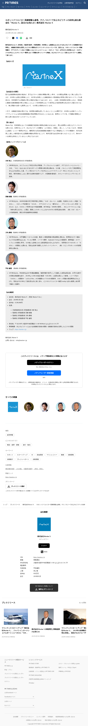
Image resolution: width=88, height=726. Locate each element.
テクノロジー (10, 7)
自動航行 (10, 459)
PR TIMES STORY (34, 663)
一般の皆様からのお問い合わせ (53, 720)
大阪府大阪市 (28, 469)
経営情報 (10, 435)
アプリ (28, 7)
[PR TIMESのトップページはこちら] (11, 3)
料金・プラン (8, 670)
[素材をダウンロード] (27, 38)
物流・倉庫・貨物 (13, 445)
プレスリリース (15, 504)
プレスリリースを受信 (54, 3)
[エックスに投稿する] (13, 38)
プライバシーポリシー (27, 717)
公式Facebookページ (11, 693)
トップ (5, 504)
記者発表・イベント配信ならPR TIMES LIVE (41, 671)
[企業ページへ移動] (44, 525)
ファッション (56, 7)
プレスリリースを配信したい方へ (14, 677)
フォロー (44, 545)
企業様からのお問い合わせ (33, 720)
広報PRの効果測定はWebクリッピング (40, 679)
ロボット (10, 455)
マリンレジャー (52, 455)
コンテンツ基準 (40, 717)
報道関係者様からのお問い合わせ (65, 717)
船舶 (62, 455)
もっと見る (82, 602)
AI (32, 455)
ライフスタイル (68, 7)
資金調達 (40, 455)
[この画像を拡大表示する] (12, 407)
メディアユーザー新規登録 (44, 373)
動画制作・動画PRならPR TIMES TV (39, 667)
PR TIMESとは (9, 666)
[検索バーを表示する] (84, 2)
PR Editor (31, 683)
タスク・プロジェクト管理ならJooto (69, 663)
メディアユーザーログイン (44, 362)
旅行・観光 (26, 445)
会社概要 (15, 717)
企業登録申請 (69, 3)
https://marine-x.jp (20, 329)
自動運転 (71, 455)
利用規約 (50, 717)
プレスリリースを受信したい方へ (14, 674)
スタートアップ (22, 455)
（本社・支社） (38, 469)
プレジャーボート (23, 459)
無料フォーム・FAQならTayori (67, 667)
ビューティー (45, 7)
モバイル (21, 7)
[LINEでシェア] (21, 38)
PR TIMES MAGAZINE (35, 675)
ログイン (79, 3)
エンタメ (35, 7)
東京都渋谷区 (9, 469)
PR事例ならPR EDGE (65, 671)
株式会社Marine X (28, 504)
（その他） (19, 469)
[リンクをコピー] (31, 38)
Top (3, 7)
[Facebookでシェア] (17, 38)
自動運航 (36, 459)
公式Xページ (8, 701)
